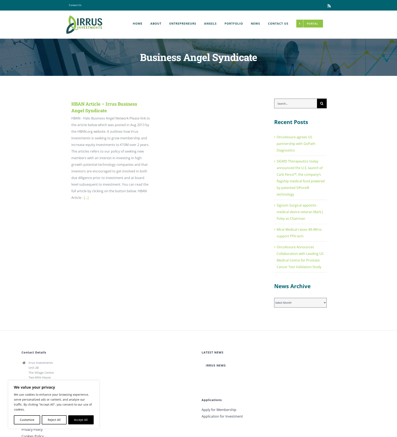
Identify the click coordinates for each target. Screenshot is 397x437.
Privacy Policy (32, 429)
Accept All (81, 420)
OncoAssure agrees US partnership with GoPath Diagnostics (296, 144)
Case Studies (31, 423)
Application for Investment (222, 416)
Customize (27, 420)
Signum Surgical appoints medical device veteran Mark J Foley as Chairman (300, 212)
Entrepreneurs (33, 409)
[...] (86, 197)
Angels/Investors (35, 416)
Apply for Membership (219, 409)
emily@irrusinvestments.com (49, 394)
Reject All (54, 420)
